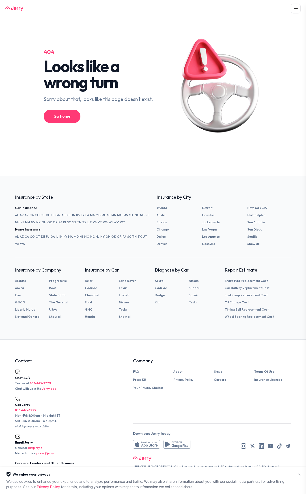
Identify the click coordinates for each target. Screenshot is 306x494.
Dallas (161, 237)
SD (74, 222)
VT (100, 222)
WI (111, 222)
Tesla (123, 309)
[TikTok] (279, 446)
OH (43, 222)
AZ (27, 215)
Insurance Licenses (268, 380)
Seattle (252, 237)
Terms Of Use (264, 372)
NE (147, 215)
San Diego (254, 229)
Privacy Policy (183, 380)
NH (17, 222)
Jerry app (49, 389)
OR (55, 222)
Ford (88, 302)
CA (32, 215)
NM (27, 222)
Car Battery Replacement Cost (247, 288)
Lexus (123, 288)
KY (82, 215)
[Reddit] (288, 446)
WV (116, 222)
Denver (162, 244)
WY (122, 222)
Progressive (58, 281)
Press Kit (139, 380)
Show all (253, 244)
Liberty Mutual (25, 309)
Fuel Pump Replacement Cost (246, 295)
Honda (90, 317)
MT (131, 215)
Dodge (160, 295)
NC (137, 215)
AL (17, 215)
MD (98, 215)
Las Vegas (210, 229)
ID (66, 215)
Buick (89, 281)
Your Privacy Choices (148, 388)
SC (69, 222)
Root (52, 288)
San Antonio (256, 222)
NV (33, 222)
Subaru (194, 288)
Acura (159, 281)
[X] (252, 446)
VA (95, 222)
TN (79, 222)
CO (37, 215)
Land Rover (127, 281)
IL (70, 215)
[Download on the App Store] (146, 444)
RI (64, 222)
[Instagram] (243, 446)
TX (84, 222)
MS (125, 215)
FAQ (136, 372)
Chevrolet (92, 295)
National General (27, 317)
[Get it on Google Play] (177, 444)
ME (103, 215)
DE (48, 215)
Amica (19, 288)
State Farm (57, 295)
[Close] (299, 474)
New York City (257, 208)
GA (57, 215)
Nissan (124, 302)
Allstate (20, 281)
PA (60, 222)
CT (43, 215)
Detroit (207, 208)
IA (62, 215)
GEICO (20, 302)
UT (89, 222)
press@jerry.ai (46, 453)
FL (52, 215)
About (177, 372)
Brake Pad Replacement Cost (246, 281)
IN (73, 215)
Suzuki (193, 295)
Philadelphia (256, 215)
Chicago (163, 229)
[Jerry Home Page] (14, 8)
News (218, 372)
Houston (208, 215)
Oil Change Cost (237, 302)
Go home (62, 116)
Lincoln (124, 295)
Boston (162, 222)
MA (92, 215)
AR (22, 215)
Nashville (208, 244)
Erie (18, 295)
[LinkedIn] (261, 446)
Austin (161, 215)
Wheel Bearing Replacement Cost (249, 317)
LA (87, 215)
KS (78, 215)
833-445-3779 (40, 383)
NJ (22, 222)
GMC (88, 309)
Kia (157, 302)
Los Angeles (211, 237)
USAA (53, 309)
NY (38, 222)
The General (58, 302)
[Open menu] (296, 8)
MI (108, 215)
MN (113, 215)
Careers (220, 380)
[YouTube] (270, 446)
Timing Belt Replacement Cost (247, 309)
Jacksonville (211, 222)
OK (49, 222)
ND (142, 215)
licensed (188, 466)
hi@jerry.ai (35, 448)
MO (120, 215)
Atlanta (162, 208)
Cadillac (91, 288)
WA (105, 222)
